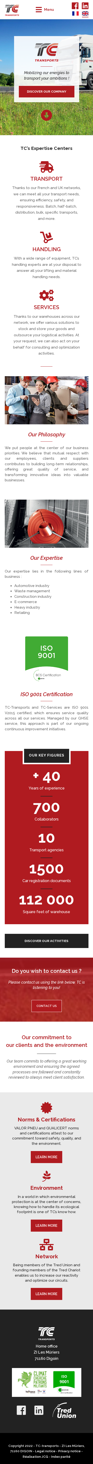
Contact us (46, 1006)
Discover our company (46, 91)
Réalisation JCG (35, 1456)
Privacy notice (69, 1451)
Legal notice (45, 1451)
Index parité (60, 1456)
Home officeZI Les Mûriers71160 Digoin (46, 1352)
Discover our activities (46, 941)
